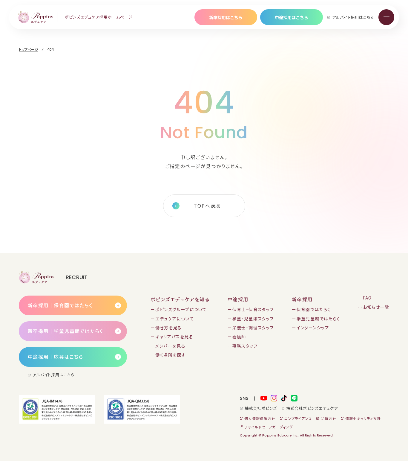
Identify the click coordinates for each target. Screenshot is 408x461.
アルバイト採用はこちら (353, 17)
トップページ (28, 49)
